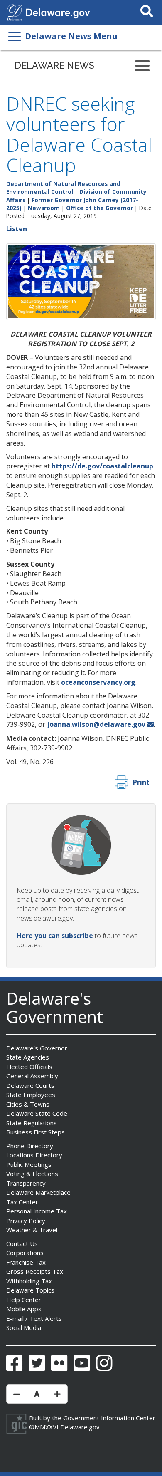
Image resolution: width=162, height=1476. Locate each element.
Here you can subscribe (55, 935)
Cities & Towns (27, 1104)
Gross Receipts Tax (34, 1271)
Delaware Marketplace (38, 1192)
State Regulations (31, 1123)
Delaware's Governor (36, 1048)
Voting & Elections (32, 1173)
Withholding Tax (29, 1281)
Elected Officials (29, 1066)
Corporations (25, 1252)
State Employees (30, 1094)
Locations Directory (34, 1155)
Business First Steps (35, 1132)
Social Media (23, 1327)
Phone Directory (29, 1146)
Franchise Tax (26, 1262)
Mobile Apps (24, 1309)
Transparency (26, 1183)
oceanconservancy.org (98, 682)
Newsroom (44, 208)
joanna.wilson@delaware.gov (96, 724)
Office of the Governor (99, 208)
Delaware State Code (36, 1113)
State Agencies (27, 1057)
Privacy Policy (25, 1220)
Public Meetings (29, 1164)
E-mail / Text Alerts (34, 1318)
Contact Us (22, 1243)
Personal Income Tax (36, 1211)
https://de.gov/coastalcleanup (102, 466)
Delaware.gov (80, 1427)
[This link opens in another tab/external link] (14, 11)
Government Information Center (109, 1418)
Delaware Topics (30, 1290)
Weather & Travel (31, 1230)
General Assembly (32, 1076)
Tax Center (22, 1202)
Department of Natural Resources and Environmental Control (63, 188)
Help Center (23, 1299)
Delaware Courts (30, 1085)
